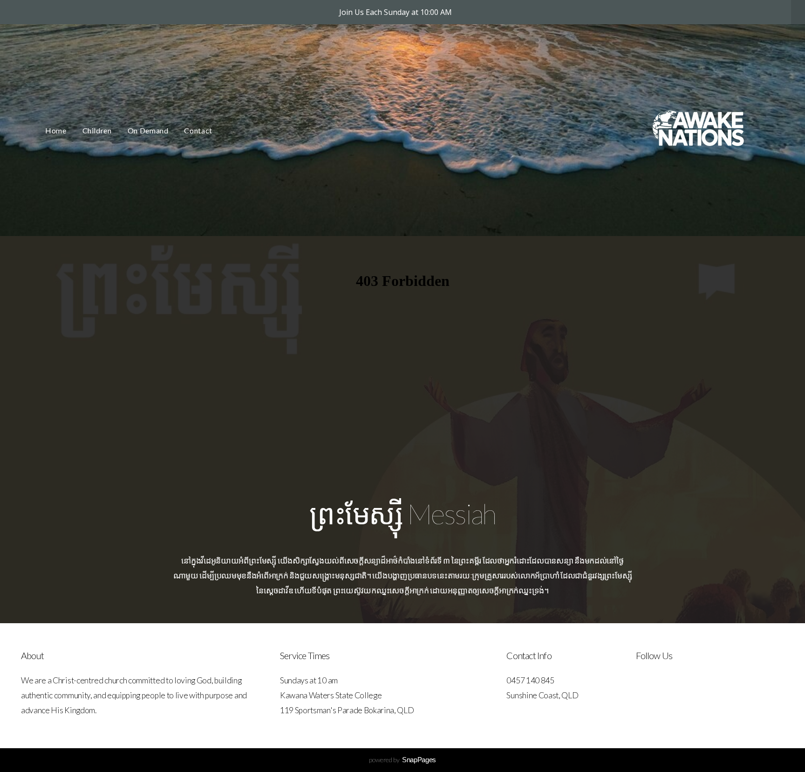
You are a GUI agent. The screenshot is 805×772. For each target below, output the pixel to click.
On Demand (148, 130)
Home (56, 130)
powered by (402, 760)
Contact (198, 130)
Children (97, 130)
